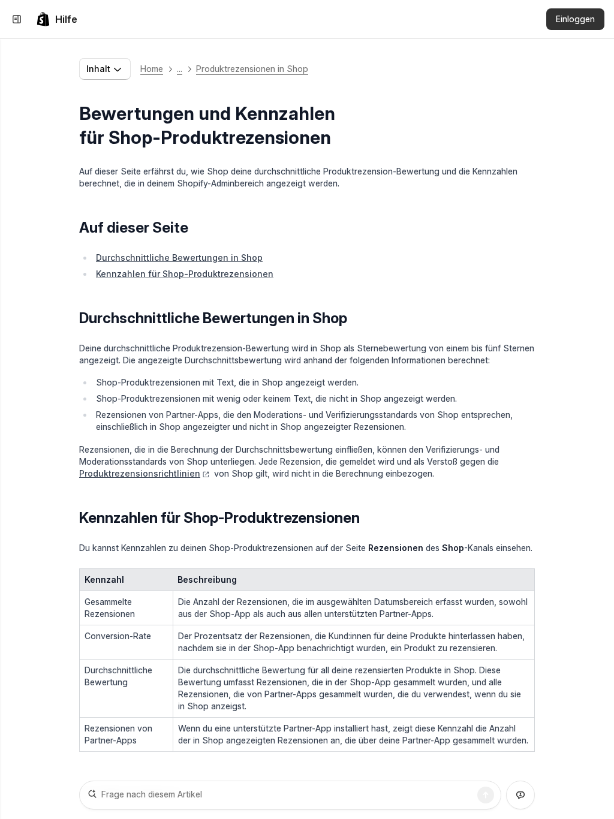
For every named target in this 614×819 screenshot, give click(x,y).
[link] (56, 19)
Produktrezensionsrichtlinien (139, 473)
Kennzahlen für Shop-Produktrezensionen (184, 274)
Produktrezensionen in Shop (252, 69)
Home (151, 69)
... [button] (179, 69)
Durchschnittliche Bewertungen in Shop (179, 257)
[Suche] (485, 795)
